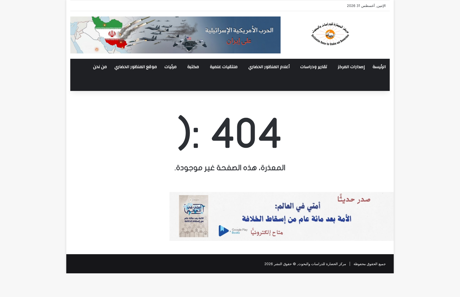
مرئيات (171, 67)
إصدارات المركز (351, 67)
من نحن (100, 67)
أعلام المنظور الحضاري (269, 67)
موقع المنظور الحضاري (135, 67)
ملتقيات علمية (224, 67)
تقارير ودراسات (313, 67)
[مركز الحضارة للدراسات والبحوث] (350, 34)
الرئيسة (379, 67)
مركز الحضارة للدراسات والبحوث (322, 264)
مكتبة (193, 67)
